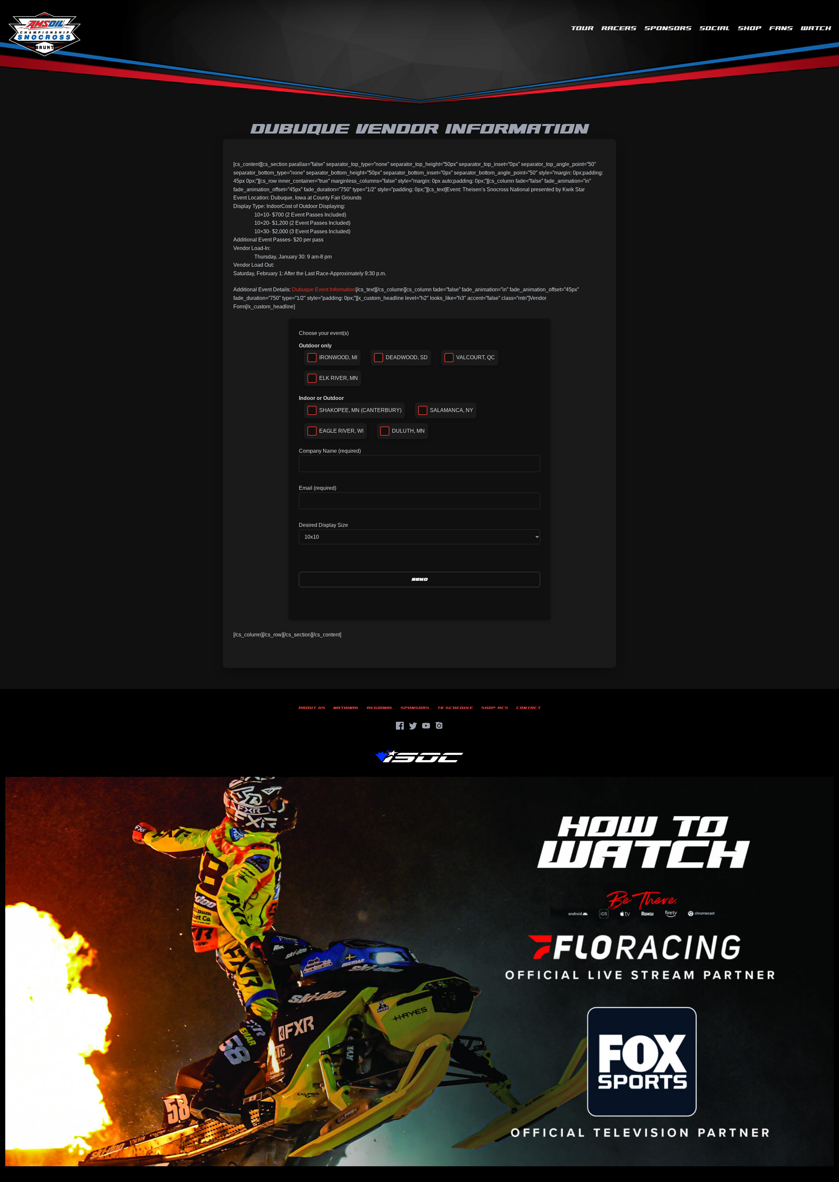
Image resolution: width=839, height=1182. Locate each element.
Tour (582, 28)
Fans (781, 28)
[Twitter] (413, 726)
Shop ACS (494, 708)
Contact (528, 708)
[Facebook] (400, 726)
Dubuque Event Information (324, 289)
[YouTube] (426, 726)
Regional (380, 708)
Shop (749, 28)
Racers (618, 28)
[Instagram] (439, 726)
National (346, 708)
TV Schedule (455, 708)
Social (714, 28)
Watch (816, 28)
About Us (312, 708)
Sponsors (668, 28)
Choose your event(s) (324, 333)
